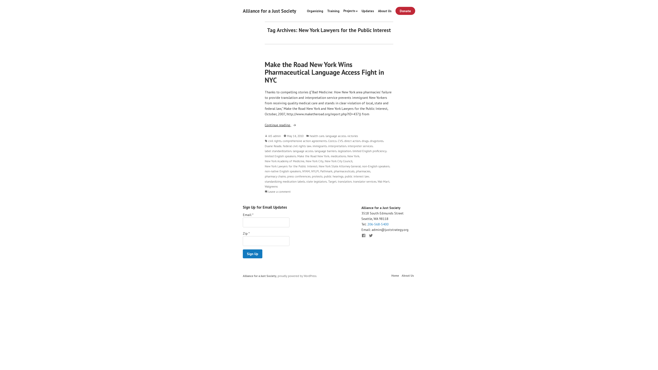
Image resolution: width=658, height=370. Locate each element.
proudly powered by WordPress (297, 276)
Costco (332, 141)
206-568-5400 (378, 224)
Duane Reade (273, 146)
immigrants (320, 146)
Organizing (315, 11)
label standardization (278, 151)
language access (336, 136)
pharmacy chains (275, 176)
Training (333, 11)
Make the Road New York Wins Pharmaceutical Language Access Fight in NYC (324, 72)
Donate (405, 11)
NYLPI (315, 171)
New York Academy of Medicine (284, 161)
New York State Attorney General (340, 166)
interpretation (337, 146)
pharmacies (363, 171)
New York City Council (338, 161)
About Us (385, 11)
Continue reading (289, 125)
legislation (344, 151)
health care (317, 136)
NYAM (306, 171)
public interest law (357, 176)
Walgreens (271, 186)
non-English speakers (375, 166)
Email (248, 215)
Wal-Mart (383, 181)
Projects (349, 11)
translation (345, 181)
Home (395, 276)
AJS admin (274, 136)
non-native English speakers (283, 171)
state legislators (316, 181)
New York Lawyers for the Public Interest (291, 166)
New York (353, 156)
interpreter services (360, 146)
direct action (352, 141)
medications (338, 156)
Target (332, 181)
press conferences (298, 176)
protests (317, 176)
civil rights (274, 141)
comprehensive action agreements (305, 141)
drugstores (376, 141)
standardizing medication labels (285, 181)
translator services (364, 181)
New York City (314, 161)
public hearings (333, 176)
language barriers (326, 151)
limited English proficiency (369, 151)
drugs (365, 141)
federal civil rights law (297, 146)
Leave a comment (279, 191)
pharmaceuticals (344, 171)
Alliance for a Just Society (269, 11)
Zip (246, 233)
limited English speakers (280, 156)
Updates (368, 11)
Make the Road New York (313, 156)
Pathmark (326, 171)
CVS (340, 141)
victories (352, 136)
